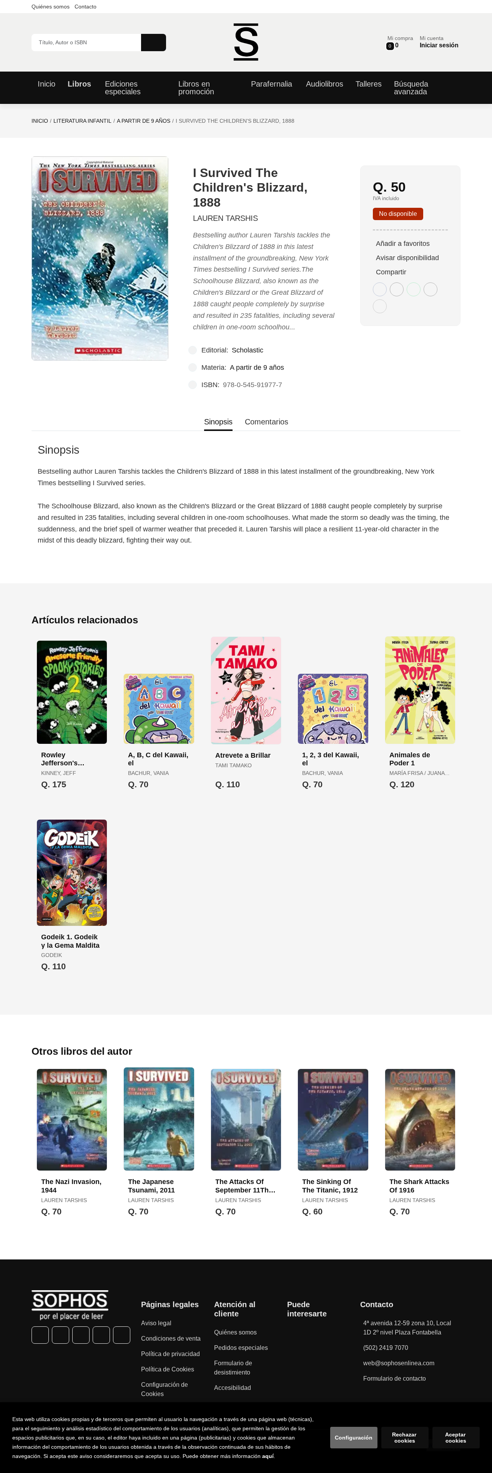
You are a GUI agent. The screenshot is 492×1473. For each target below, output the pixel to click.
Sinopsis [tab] (218, 422)
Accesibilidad (232, 1387)
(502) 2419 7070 (385, 1347)
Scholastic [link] (247, 350)
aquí (268, 1456)
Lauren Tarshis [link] (225, 218)
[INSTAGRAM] (81, 1335)
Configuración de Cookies (164, 1389)
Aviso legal (156, 1323)
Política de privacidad (170, 1354)
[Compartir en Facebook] (380, 289)
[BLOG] (121, 1335)
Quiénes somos (51, 6)
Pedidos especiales (241, 1347)
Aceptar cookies (456, 1437)
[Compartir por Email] (430, 289)
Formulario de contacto (394, 1378)
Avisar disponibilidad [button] (407, 258)
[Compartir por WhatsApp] (414, 289)
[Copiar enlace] (380, 306)
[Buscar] (153, 42)
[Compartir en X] (397, 289)
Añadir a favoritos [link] (403, 243)
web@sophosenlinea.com (398, 1363)
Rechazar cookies (405, 1437)
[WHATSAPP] (101, 1335)
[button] (400, 42)
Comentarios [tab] (266, 422)
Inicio (40, 121)
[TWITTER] (60, 1335)
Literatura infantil (82, 121)
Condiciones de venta (171, 1338)
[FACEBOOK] (40, 1335)
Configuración (353, 1438)
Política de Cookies (167, 1369)
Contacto (85, 6)
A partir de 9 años (143, 121)
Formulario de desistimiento (233, 1368)
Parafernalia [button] (271, 84)
